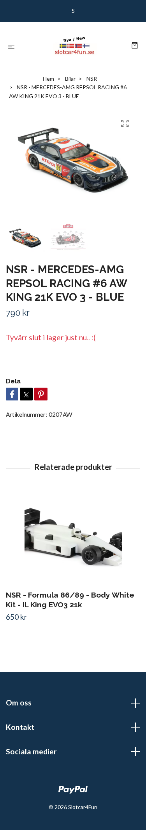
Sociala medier (31, 751)
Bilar (70, 78)
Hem (48, 78)
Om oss (19, 702)
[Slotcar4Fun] (74, 46)
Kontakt (20, 727)
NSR (91, 78)
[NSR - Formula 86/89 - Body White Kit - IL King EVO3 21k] (73, 538)
